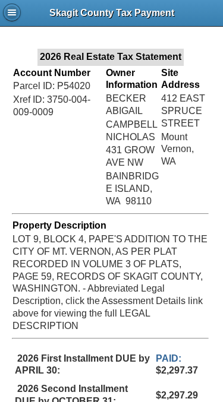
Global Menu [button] (12, 12)
